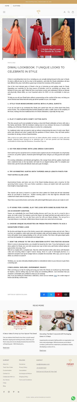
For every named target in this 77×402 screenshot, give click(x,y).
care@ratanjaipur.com (43, 364)
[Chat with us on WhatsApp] (73, 398)
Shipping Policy (23, 377)
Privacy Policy (23, 367)
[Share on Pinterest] (58, 295)
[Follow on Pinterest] (14, 392)
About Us (5, 364)
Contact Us (6, 373)
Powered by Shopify (45, 397)
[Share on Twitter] (51, 295)
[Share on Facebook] (44, 295)
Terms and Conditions (25, 380)
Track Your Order (8, 367)
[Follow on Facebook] (4, 392)
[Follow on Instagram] (9, 392)
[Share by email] (65, 295)
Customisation (7, 370)
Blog (4, 386)
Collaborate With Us (9, 377)
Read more (6, 347)
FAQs (4, 383)
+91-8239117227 (41, 368)
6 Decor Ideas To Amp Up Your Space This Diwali (20, 333)
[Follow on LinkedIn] (19, 392)
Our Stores (6, 380)
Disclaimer (22, 364)
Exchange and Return (25, 373)
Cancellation (22, 370)
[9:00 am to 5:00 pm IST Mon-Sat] (46, 371)
